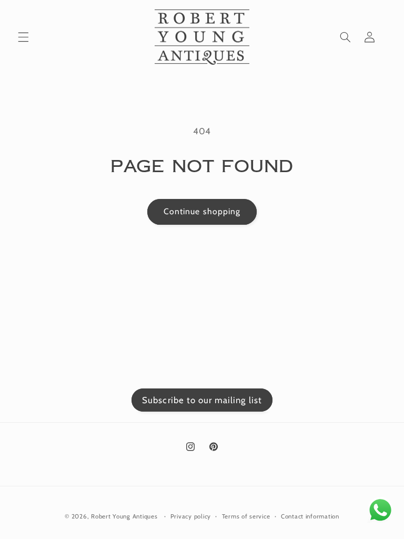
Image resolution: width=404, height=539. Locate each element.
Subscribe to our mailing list (201, 400)
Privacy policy (190, 516)
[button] (23, 37)
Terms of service (246, 516)
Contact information (310, 516)
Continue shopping (202, 211)
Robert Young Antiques (124, 516)
